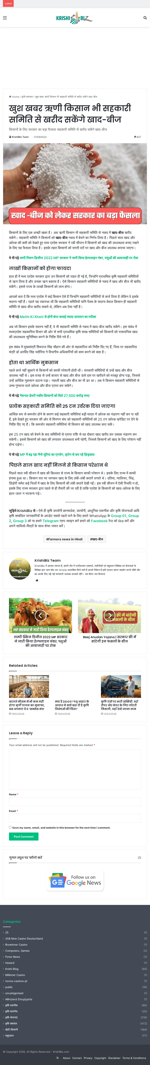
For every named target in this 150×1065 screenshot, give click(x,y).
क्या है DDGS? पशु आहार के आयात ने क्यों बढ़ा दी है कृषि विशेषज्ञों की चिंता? (72, 705)
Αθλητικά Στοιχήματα (18, 999)
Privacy (88, 1058)
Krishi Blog (11, 968)
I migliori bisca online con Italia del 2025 (38, 2)
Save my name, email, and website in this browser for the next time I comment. (61, 827)
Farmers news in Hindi (65, 539)
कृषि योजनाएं (11, 1017)
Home (15, 96)
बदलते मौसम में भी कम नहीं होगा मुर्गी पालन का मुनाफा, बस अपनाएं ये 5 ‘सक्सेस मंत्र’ (27, 705)
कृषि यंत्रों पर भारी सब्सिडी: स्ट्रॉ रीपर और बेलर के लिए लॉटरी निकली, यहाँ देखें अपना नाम (119, 705)
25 (6, 932)
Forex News (12, 956)
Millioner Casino (15, 975)
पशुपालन (9, 1035)
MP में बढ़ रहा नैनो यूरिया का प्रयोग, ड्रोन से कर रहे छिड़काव (57, 454)
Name (13, 794)
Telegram (51, 521)
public (9, 987)
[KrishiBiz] (75, 17)
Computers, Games (17, 950)
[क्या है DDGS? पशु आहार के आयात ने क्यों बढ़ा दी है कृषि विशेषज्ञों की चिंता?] (75, 686)
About (66, 1058)
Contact (77, 1058)
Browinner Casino (16, 944)
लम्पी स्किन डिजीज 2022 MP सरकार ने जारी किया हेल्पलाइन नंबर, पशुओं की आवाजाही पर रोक (79, 258)
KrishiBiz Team (20, 136)
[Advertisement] (75, 56)
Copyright (100, 1058)
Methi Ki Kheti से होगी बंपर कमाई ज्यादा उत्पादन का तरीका (58, 317)
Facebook (99, 521)
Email (13, 811)
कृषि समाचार (27, 96)
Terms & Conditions (134, 1058)
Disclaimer (114, 1058)
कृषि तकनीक (11, 1005)
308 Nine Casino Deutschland (24, 938)
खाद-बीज (97, 539)
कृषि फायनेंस (11, 1011)
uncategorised (14, 993)
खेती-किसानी (11, 1029)
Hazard (9, 962)
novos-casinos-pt (16, 981)
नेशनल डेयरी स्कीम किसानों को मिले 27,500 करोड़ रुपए (54, 396)
